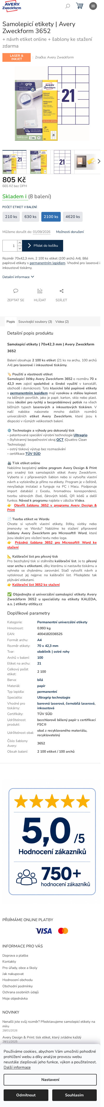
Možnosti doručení (70, 232)
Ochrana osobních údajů (20, 992)
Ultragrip (80, 435)
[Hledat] (68, 6)
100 (40, 657)
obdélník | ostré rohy (53, 651)
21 (39, 663)
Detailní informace (16, 277)
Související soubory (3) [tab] (35, 321)
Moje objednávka (15, 998)
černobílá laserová (80, 703)
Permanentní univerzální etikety (62, 622)
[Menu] (93, 6)
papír (41, 686)
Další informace (17, 1067)
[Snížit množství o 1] (19, 248)
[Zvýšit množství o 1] (19, 243)
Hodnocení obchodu (17, 980)
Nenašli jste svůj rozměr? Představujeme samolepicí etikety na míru (48, 1024)
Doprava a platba (15, 955)
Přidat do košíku (46, 245)
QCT (60, 439)
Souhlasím (74, 1095)
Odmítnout (26, 1095)
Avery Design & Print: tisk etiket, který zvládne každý (41, 1037)
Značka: (54, 57)
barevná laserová (50, 703)
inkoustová (45, 708)
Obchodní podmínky (17, 986)
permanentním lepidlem (47, 263)
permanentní (47, 691)
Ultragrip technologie (53, 697)
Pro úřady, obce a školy (19, 968)
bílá (40, 680)
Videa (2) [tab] (62, 321)
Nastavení (50, 1079)
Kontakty (9, 961)
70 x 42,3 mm (47, 646)
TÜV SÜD (33, 453)
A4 (39, 640)
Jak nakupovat (13, 974)
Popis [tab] (11, 321)
